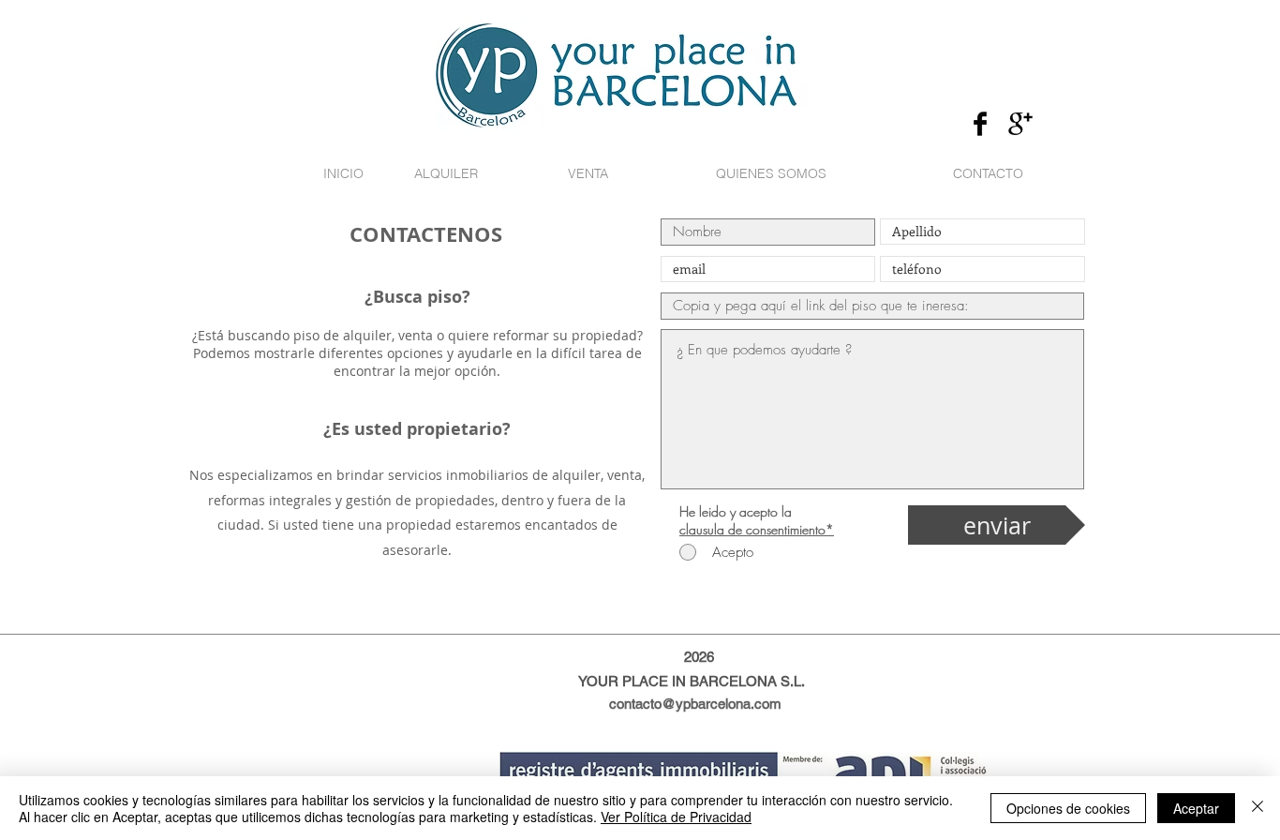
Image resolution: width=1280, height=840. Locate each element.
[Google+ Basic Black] (1020, 124)
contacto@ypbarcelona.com (695, 704)
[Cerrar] (1257, 808)
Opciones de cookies (1068, 808)
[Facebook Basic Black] (980, 124)
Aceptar (1196, 808)
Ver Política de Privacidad (676, 816)
